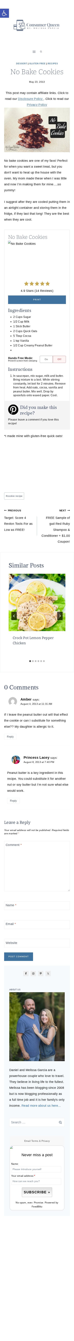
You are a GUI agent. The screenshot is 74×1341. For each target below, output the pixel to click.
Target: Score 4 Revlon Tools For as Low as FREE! (18, 520)
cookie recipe (14, 496)
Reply (10, 736)
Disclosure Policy (30, 99)
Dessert (21, 63)
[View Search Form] (41, 52)
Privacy (45, 1141)
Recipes (53, 63)
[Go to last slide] (14, 616)
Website (11, 943)
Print (37, 299)
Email (11, 924)
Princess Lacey (36, 757)
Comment (14, 845)
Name (11, 905)
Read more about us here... (41, 1105)
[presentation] (37, 602)
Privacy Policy (37, 104)
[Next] (60, 616)
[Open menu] (34, 51)
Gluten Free (37, 63)
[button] (4, 13)
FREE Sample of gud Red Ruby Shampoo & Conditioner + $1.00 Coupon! (55, 526)
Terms (34, 1141)
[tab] (30, 661)
